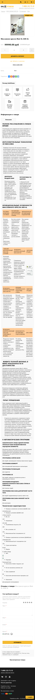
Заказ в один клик (17, 64)
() (33, 2)
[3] (28, 602)
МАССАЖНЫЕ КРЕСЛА (12, 11)
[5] (31, 602)
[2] (26, 602)
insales (9, 688)
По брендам (23, 11)
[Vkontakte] (2, 676)
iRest (28, 11)
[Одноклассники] (11, 76)
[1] (24, 602)
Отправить (17, 642)
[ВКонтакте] (9, 76)
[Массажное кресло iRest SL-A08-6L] (17, 25)
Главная (3, 11)
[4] (30, 602)
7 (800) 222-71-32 (28, 6)
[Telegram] (18, 76)
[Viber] (14, 76)
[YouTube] (9, 676)
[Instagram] (5, 676)
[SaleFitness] (7, 7)
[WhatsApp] (16, 76)
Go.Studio (13, 686)
